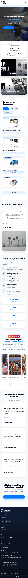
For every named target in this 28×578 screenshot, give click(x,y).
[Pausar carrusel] (10, 384)
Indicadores (4, 545)
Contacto (3, 534)
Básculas (3, 542)
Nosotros (3, 533)
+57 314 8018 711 (7, 560)
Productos (3, 529)
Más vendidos (14, 108)
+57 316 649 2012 (7, 555)
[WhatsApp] (9, 521)
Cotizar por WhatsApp (14, 497)
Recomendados (7, 112)
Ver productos (20, 27)
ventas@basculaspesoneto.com (11, 562)
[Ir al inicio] (4, 2)
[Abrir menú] (25, 2)
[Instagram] (6, 521)
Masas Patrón (4, 547)
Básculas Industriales (6, 543)
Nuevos (6, 108)
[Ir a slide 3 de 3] (15, 31)
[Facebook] (2, 521)
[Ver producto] (14, 127)
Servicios (3, 531)
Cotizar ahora (8, 27)
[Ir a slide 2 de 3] (14, 31)
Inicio (2, 527)
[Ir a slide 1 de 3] (12, 31)
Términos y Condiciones (15, 573)
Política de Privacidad (5, 573)
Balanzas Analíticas (6, 540)
